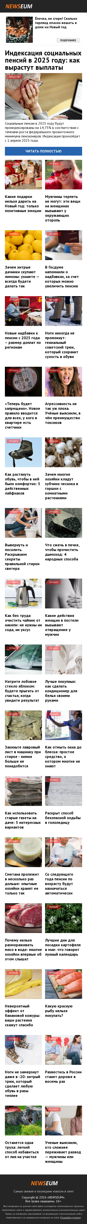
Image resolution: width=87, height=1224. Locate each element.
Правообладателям (70, 1217)
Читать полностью (43, 151)
